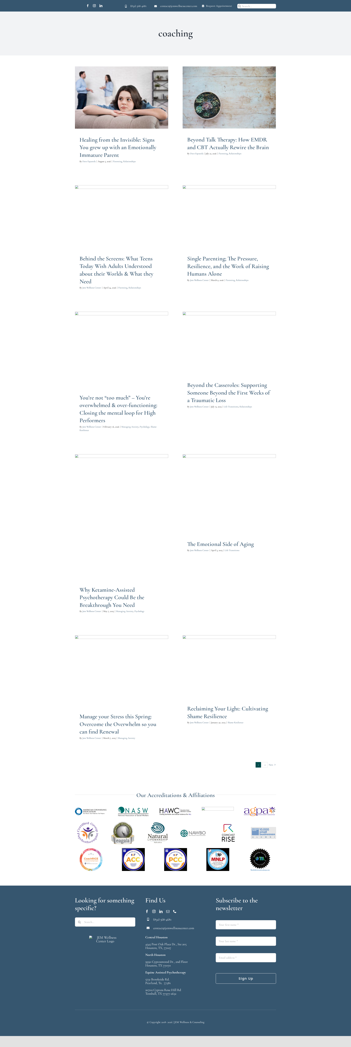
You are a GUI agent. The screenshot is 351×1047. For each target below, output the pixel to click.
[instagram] (94, 5)
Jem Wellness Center (91, 287)
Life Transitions (222, 354)
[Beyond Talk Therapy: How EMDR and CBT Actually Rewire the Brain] (229, 97)
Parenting (114, 109)
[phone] (174, 911)
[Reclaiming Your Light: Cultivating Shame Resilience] (229, 666)
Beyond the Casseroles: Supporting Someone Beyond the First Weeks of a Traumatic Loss (228, 392)
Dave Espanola (89, 161)
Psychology (122, 364)
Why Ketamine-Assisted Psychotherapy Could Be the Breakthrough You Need (112, 597)
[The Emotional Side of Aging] (229, 493)
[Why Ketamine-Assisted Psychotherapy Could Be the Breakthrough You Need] (121, 516)
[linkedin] (100, 5)
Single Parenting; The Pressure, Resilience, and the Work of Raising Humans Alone (228, 266)
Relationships (126, 109)
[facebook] (87, 5)
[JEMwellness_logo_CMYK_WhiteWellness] (105, 937)
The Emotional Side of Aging (220, 544)
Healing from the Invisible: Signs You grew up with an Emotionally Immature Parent (118, 147)
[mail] (167, 911)
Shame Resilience (136, 364)
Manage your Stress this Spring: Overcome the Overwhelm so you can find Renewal (118, 724)
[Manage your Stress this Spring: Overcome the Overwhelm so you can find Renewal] (121, 670)
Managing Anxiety (107, 364)
